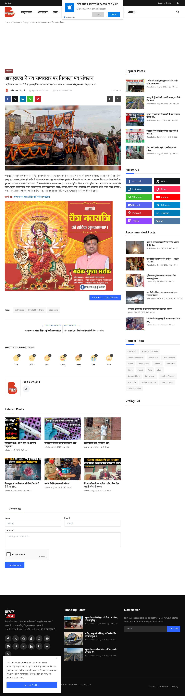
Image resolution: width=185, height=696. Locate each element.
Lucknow (157, 363)
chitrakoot (19, 310)
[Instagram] (23, 638)
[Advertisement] (92, 47)
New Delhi (131, 382)
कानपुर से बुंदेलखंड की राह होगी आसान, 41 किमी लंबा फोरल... (163, 98)
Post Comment (15, 565)
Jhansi (140, 370)
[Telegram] (15, 646)
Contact (8, 3)
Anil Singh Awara (154, 298)
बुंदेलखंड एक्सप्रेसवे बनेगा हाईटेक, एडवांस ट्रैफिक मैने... (101, 650)
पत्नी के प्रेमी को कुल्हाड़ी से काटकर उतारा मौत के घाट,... (163, 320)
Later (98, 14)
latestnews (53, 310)
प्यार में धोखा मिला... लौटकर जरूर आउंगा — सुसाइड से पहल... (162, 293)
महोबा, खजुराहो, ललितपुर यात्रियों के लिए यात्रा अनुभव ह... (100, 634)
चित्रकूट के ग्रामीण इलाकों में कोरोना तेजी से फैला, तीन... (22, 485)
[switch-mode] (178, 3)
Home (7, 22)
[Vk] (47, 646)
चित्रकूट (26, 22)
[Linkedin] (31, 646)
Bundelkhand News (150, 351)
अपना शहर (16, 22)
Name (7, 518)
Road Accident (167, 382)
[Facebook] (8, 638)
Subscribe (173, 628)
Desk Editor (151, 87)
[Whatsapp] (39, 638)
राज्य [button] (55, 12)
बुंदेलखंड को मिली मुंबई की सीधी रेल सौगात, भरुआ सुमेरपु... (101, 619)
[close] (57, 658)
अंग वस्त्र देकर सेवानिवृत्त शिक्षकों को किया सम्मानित (83, 330)
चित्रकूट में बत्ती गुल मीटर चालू (96, 443)
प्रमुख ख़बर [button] (26, 12)
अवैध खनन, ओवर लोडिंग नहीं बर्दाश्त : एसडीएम (43, 330)
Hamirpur (170, 363)
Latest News (143, 363)
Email (67, 518)
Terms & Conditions (158, 686)
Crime (130, 370)
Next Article (70, 325)
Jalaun (159, 370)
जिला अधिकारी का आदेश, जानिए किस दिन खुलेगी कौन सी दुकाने (101, 485)
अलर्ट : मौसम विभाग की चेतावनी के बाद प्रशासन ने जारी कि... (163, 115)
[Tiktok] (31, 638)
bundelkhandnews (36, 310)
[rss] (8, 654)
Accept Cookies (32, 685)
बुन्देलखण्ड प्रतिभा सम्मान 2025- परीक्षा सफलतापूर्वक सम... (161, 277)
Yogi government (148, 382)
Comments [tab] (15, 508)
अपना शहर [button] (42, 12)
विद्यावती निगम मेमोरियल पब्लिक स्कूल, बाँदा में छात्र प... (162, 132)
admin (7, 450)
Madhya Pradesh (167, 376)
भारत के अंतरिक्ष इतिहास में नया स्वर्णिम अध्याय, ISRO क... (163, 243)
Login (160, 3)
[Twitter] (15, 638)
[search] (177, 12)
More (131, 12)
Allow (113, 14)
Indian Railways (134, 388)
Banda (130, 363)
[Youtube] (47, 638)
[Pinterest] (23, 646)
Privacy (174, 686)
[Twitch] (39, 646)
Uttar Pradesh (169, 357)
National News (133, 376)
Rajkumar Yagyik (31, 381)
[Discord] (8, 646)
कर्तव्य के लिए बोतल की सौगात (57, 483)
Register (169, 3)
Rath (150, 370)
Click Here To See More (103, 297)
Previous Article (53, 325)
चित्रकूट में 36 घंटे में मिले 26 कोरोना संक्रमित (20, 445)
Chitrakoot (132, 351)
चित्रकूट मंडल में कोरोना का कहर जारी (60, 443)
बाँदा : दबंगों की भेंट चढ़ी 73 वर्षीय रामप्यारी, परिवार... (161, 149)
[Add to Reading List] (118, 99)
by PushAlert (70, 17)
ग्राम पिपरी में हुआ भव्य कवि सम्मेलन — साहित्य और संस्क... (163, 260)
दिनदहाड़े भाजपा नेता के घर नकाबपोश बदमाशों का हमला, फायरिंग (150, 309)
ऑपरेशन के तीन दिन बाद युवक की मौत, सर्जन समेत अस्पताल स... (162, 82)
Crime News (150, 376)
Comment (9, 530)
